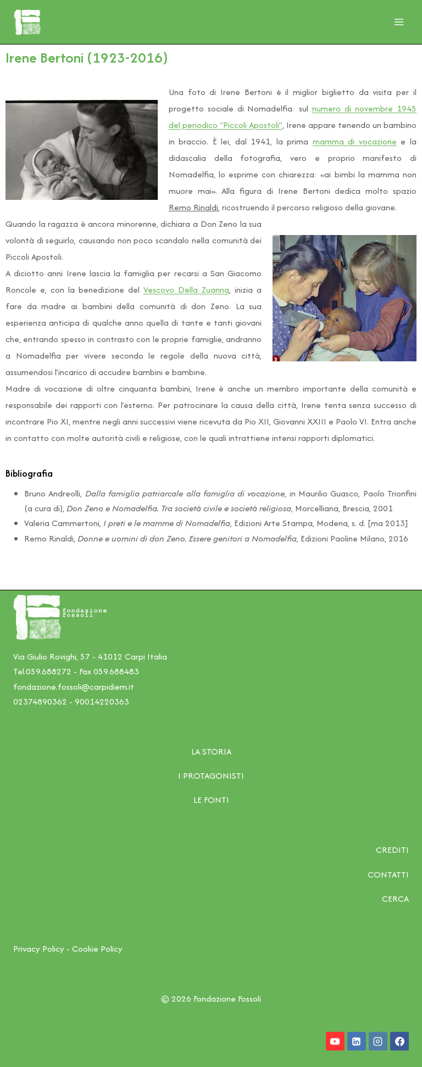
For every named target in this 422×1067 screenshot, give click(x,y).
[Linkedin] (356, 1041)
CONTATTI (388, 874)
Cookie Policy (97, 948)
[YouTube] (335, 1041)
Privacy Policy (38, 948)
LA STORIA (211, 751)
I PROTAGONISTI (211, 775)
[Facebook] (399, 1041)
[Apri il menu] (398, 21)
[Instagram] (378, 1041)
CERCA (395, 898)
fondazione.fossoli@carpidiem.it (73, 686)
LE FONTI (211, 800)
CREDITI (392, 849)
